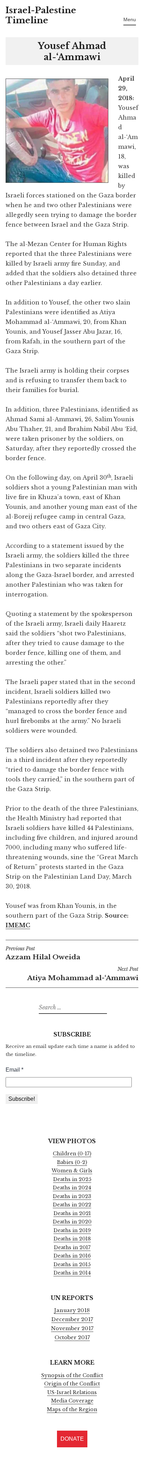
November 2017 (72, 1328)
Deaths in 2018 (72, 1239)
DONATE (72, 1439)
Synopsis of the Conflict (72, 1375)
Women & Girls (72, 1171)
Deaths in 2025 (72, 1179)
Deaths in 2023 (72, 1196)
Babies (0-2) (72, 1162)
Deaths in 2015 (72, 1264)
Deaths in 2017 (72, 1247)
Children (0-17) (72, 1153)
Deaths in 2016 (72, 1256)
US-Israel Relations (72, 1392)
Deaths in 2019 (72, 1230)
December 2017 (72, 1319)
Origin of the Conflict (72, 1384)
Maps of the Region (72, 1409)
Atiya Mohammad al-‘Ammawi (82, 974)
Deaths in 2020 (72, 1222)
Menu (129, 19)
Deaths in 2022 (72, 1205)
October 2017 (72, 1337)
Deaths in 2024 (72, 1188)
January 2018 (72, 1310)
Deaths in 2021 (72, 1213)
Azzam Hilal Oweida (43, 953)
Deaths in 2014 (72, 1273)
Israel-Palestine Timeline (41, 15)
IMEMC (18, 925)
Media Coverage (72, 1401)
